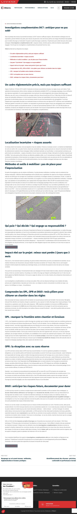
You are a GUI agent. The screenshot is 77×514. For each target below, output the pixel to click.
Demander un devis (69, 8)
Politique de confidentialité (60, 490)
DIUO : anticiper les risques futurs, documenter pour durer (26, 77)
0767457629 (49, 503)
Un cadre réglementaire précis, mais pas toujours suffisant (27, 53)
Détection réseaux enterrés (14, 23)
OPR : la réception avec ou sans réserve (21, 74)
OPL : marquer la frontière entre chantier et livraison (25, 71)
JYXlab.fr (53, 511)
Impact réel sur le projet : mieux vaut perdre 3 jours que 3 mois (28, 65)
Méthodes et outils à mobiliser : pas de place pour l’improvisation (28, 59)
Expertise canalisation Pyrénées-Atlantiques (39, 492)
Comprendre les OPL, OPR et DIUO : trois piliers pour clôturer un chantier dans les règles (35, 68)
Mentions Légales (58, 492)
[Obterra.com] (6, 8)
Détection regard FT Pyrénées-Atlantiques (38, 490)
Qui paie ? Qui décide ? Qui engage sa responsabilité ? (25, 62)
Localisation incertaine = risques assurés (22, 56)
